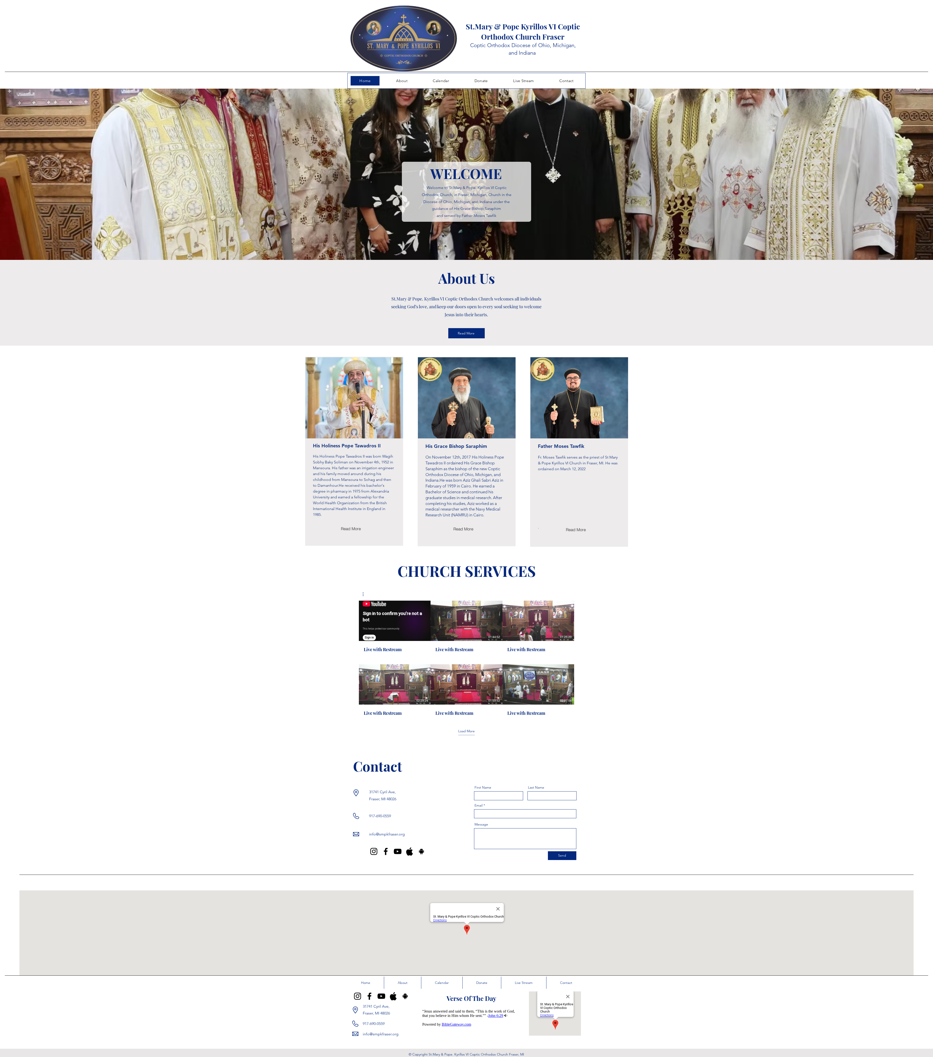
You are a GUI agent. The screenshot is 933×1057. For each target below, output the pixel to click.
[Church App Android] (421, 851)
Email (479, 805)
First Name (483, 787)
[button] (365, 594)
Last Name (536, 787)
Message (481, 824)
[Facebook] (385, 851)
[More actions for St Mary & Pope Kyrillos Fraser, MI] (365, 594)
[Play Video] (466, 621)
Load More (466, 731)
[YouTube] (397, 851)
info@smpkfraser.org (387, 834)
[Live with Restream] (395, 621)
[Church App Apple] (409, 851)
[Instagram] (374, 851)
